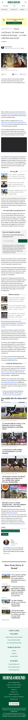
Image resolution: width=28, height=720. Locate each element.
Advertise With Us (14, 656)
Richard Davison (6, 619)
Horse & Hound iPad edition (14, 639)
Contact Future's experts (14, 684)
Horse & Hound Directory (14, 666)
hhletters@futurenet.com (10, 382)
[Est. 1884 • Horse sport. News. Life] (14, 2)
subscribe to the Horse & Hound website (12, 394)
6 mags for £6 (14, 9)
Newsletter (24, 74)
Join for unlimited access (14, 23)
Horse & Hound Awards (14, 664)
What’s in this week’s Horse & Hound (14, 637)
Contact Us (14, 653)
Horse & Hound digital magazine (14, 642)
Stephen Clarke (12, 358)
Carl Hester (9, 46)
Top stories (5, 534)
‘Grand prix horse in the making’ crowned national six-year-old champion (12, 451)
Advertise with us (14, 694)
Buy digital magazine (14, 687)
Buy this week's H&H (14, 682)
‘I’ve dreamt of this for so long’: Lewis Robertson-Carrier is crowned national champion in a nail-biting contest (13, 426)
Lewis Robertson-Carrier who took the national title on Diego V (13, 122)
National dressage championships (10, 531)
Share (5, 74)
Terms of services (20, 245)
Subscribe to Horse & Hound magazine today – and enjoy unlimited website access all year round (14, 504)
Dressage (16, 28)
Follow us (16, 74)
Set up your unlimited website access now (15, 523)
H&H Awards (4, 9)
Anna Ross (5, 597)
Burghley (22, 9)
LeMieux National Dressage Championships (14, 113)
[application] (14, 144)
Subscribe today (11, 514)
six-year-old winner (10, 371)
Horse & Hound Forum (14, 669)
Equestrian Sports (6, 28)
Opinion (22, 48)
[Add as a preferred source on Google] (14, 703)
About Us (14, 650)
